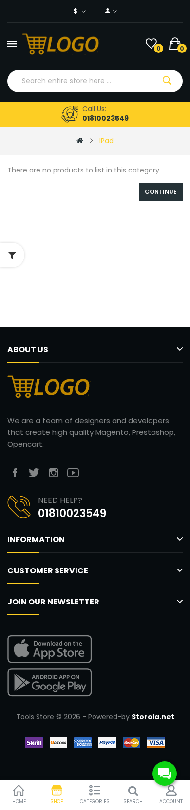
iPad (106, 141)
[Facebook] (14, 473)
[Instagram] (53, 473)
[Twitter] (34, 473)
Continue (161, 192)
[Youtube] (73, 473)
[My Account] (111, 11)
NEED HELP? (60, 500)
